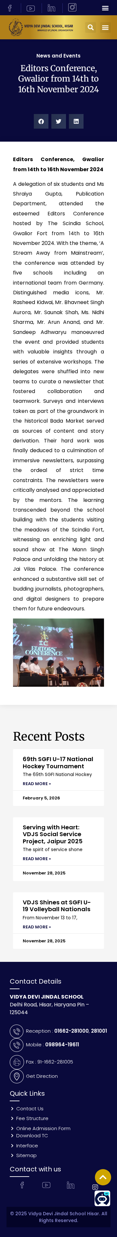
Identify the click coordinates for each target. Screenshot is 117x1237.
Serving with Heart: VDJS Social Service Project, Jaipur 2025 (53, 834)
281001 (99, 1030)
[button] (105, 7)
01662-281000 (71, 1030)
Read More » (37, 784)
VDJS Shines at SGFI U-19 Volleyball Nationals (57, 905)
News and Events (58, 55)
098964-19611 (62, 1044)
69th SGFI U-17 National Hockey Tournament (58, 762)
